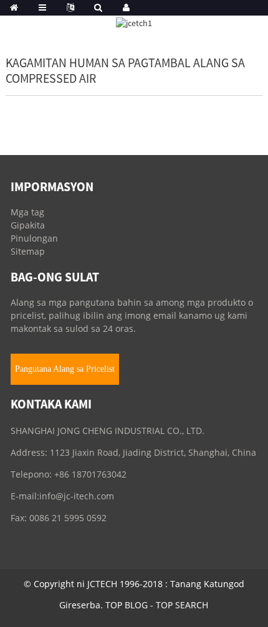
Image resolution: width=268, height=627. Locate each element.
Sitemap (28, 251)
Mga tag (27, 212)
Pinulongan (34, 238)
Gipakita (28, 225)
